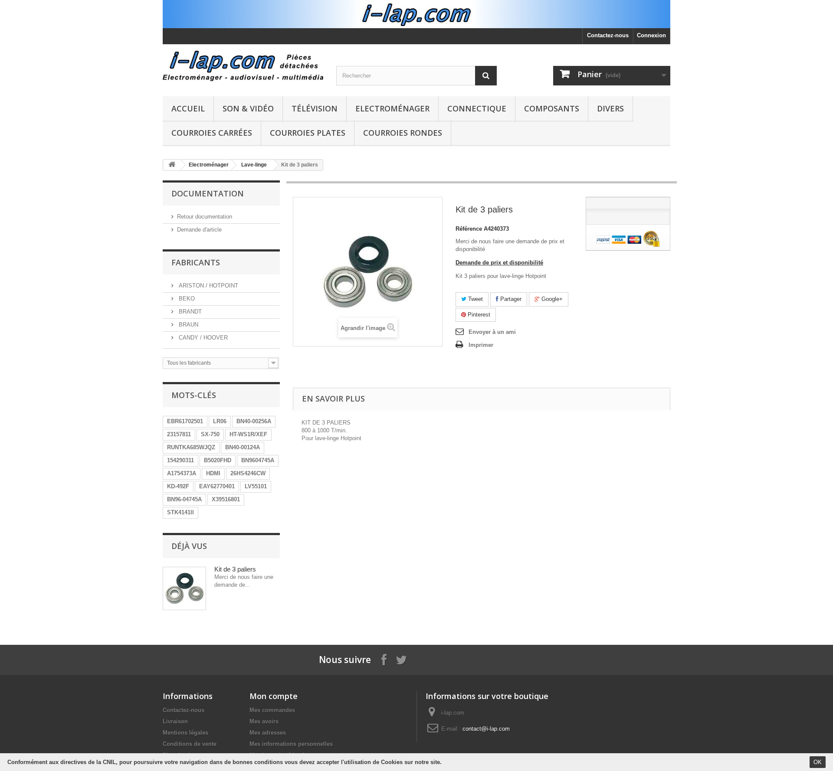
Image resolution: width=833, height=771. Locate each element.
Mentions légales (185, 732)
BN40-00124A (242, 447)
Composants (551, 108)
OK (817, 762)
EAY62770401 (217, 486)
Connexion (651, 35)
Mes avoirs (264, 721)
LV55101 (256, 486)
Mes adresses (267, 732)
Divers (610, 108)
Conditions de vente (189, 744)
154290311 (180, 460)
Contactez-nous (608, 35)
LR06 (219, 421)
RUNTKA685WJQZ (191, 447)
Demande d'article (199, 229)
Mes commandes (272, 710)
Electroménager (392, 108)
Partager (509, 299)
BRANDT (189, 311)
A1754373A (181, 473)
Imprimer (481, 345)
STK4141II (180, 512)
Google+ (551, 299)
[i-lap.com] (243, 66)
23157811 (179, 434)
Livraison (175, 721)
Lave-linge (254, 165)
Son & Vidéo (248, 108)
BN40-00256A (253, 421)
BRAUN (187, 324)
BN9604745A (257, 460)
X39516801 (226, 499)
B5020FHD (217, 460)
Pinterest (478, 314)
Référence (469, 228)
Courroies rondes (402, 132)
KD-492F (178, 486)
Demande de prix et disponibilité (499, 262)
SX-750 (210, 434)
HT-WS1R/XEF (248, 434)
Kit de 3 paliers (235, 569)
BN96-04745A (184, 499)
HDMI (213, 473)
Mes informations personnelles (291, 744)
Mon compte (273, 696)
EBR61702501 (185, 421)
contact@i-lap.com (486, 728)
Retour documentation (204, 216)
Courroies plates (307, 132)
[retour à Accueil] (172, 165)
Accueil (188, 108)
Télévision (315, 108)
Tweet (474, 299)
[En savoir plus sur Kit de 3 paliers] (184, 588)
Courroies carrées (211, 132)
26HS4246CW (248, 473)
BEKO (186, 298)
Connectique (476, 108)
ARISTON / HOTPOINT (207, 285)
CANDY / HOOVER (202, 337)
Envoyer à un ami (492, 332)
